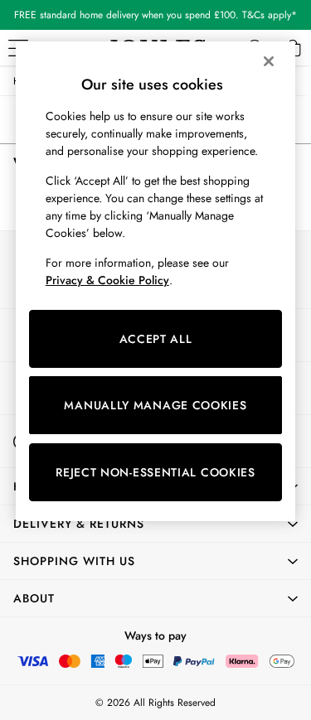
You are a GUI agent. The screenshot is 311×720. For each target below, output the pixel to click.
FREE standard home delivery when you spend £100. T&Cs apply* (155, 14)
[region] (156, 281)
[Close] (268, 61)
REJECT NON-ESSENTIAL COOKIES (155, 472)
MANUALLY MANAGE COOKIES (155, 405)
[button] (155, 523)
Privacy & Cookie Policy (107, 280)
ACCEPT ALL (155, 339)
